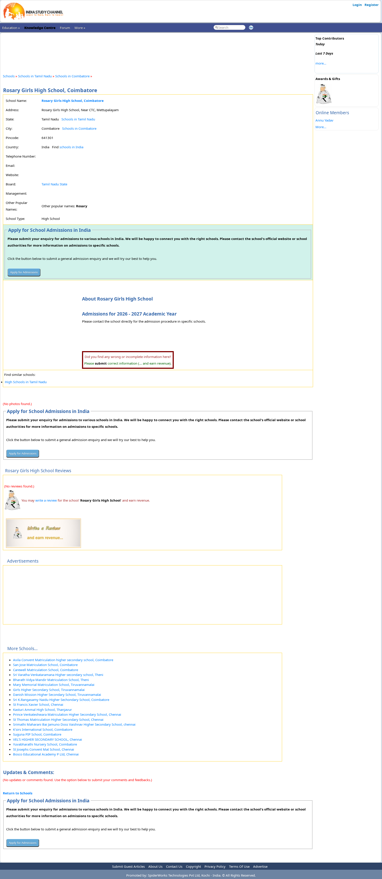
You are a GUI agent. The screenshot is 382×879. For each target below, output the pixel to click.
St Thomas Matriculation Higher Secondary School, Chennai (58, 719)
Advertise (260, 866)
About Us (155, 866)
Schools (9, 76)
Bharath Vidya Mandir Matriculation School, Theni (51, 679)
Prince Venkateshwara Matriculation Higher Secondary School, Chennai (67, 714)
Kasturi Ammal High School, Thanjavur (42, 709)
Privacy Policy (214, 866)
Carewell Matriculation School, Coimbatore (45, 670)
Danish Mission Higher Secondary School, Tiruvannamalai (57, 694)
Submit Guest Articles (128, 866)
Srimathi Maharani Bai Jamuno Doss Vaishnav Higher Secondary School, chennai (74, 724)
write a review (46, 500)
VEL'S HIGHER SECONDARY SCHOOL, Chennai (47, 739)
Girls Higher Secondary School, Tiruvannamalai (49, 689)
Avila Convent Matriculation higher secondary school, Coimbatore (63, 660)
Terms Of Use (239, 866)
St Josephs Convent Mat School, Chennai (43, 749)
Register (372, 4)
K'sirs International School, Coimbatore (42, 729)
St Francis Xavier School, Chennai (38, 704)
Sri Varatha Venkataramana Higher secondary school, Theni (58, 674)
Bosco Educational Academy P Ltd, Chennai (46, 754)
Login (357, 4)
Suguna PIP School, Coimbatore (37, 734)
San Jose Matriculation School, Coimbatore (45, 664)
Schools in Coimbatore (72, 76)
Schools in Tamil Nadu (35, 76)
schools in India (71, 147)
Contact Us (174, 866)
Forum (65, 27)
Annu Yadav (324, 120)
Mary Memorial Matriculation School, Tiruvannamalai (53, 684)
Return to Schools (17, 793)
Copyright (193, 866)
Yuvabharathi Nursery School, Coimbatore (45, 744)
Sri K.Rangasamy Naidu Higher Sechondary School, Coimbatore (61, 699)
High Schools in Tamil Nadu (26, 382)
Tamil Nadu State (54, 184)
